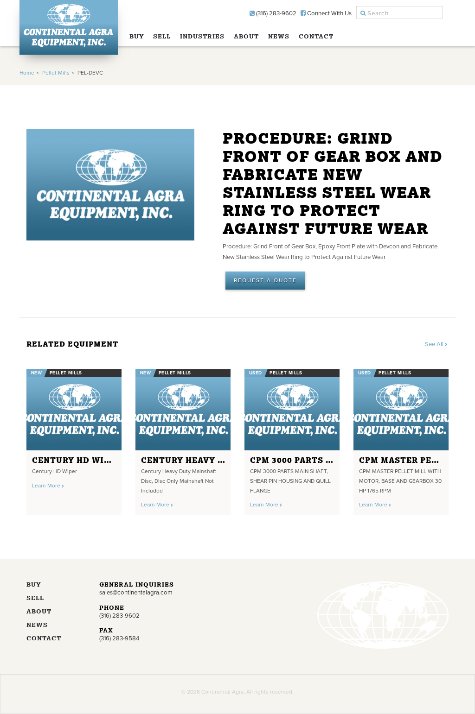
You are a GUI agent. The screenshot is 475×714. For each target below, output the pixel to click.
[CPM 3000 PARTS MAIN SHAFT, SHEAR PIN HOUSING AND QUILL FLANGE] (292, 409)
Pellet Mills (56, 73)
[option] (73, 439)
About (246, 36)
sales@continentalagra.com (136, 592)
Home (26, 73)
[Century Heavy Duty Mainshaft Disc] (183, 409)
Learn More (47, 485)
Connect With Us (329, 13)
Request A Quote (265, 280)
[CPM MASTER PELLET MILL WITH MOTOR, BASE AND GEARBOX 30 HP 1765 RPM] (401, 409)
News (278, 36)
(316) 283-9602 (275, 13)
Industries (202, 36)
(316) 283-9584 (119, 638)
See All (435, 344)
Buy (136, 36)
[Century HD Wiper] (74, 409)
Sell (162, 36)
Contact (316, 36)
